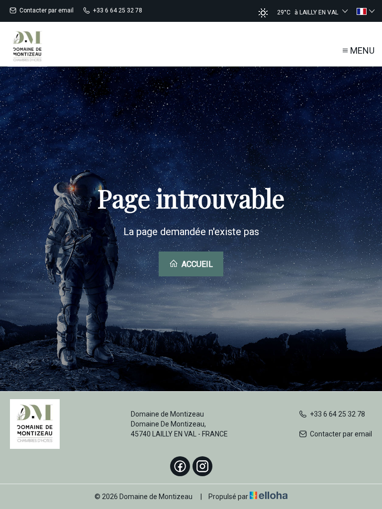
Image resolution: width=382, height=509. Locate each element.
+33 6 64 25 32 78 (337, 414)
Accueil (196, 264)
